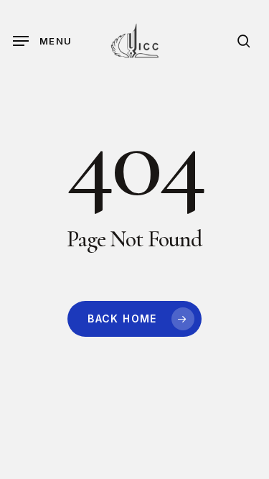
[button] (42, 41)
